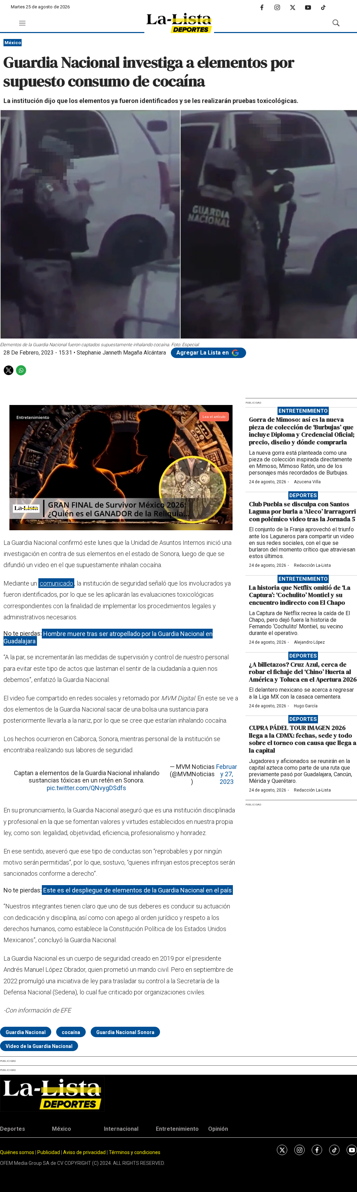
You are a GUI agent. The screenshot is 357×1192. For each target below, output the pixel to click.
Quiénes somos (17, 1152)
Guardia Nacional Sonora (125, 1032)
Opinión (218, 1129)
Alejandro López (309, 642)
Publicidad (49, 1152)
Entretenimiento (303, 411)
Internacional (121, 1129)
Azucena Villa (307, 481)
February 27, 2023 (226, 774)
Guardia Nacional (26, 1032)
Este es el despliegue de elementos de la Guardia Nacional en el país (137, 890)
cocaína (71, 1032)
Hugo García (306, 706)
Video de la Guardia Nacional (39, 1046)
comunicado (56, 583)
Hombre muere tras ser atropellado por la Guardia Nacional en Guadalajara (108, 637)
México (13, 42)
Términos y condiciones (134, 1152)
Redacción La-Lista (312, 565)
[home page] (179, 23)
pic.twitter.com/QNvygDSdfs (86, 788)
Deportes (303, 495)
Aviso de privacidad (84, 1152)
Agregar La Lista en (203, 352)
